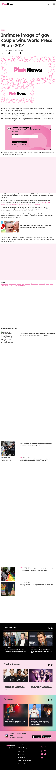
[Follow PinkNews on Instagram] (41, 754)
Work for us (21, 757)
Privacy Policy (17, 146)
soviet (7, 285)
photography (34, 283)
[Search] (49, 4)
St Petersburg (13, 285)
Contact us (21, 751)
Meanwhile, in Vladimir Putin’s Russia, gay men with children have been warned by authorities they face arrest (36, 459)
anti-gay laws (12, 283)
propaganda (42, 283)
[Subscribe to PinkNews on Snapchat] (45, 754)
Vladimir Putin (21, 285)
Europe (19, 283)
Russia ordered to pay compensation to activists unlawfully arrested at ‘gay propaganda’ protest (36, 444)
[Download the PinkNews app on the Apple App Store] (36, 736)
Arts (3, 30)
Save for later (14, 53)
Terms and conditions (24, 760)
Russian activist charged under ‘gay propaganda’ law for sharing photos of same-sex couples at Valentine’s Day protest (37, 334)
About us (20, 744)
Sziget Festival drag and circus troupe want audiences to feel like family (15, 722)
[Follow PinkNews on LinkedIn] (41, 757)
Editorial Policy (22, 748)
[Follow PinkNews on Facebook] (45, 747)
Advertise (21, 754)
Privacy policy (22, 764)
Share (5, 53)
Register (19, 142)
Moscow (27, 283)
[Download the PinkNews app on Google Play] (46, 736)
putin (47, 283)
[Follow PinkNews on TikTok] (41, 751)
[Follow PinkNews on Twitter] (41, 747)
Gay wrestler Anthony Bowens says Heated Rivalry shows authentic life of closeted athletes (41, 723)
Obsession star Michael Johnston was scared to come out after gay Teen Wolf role (41, 651)
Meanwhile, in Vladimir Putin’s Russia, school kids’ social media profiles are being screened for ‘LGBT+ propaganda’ (37, 569)
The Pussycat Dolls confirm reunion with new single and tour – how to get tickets (41, 686)
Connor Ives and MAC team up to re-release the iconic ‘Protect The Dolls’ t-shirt (15, 687)
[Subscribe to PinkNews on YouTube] (45, 751)
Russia (51, 283)
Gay (23, 283)
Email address (17, 134)
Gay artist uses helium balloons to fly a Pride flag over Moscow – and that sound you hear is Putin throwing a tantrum (37, 585)
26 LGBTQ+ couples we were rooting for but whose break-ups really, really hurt (35, 226)
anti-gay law (4, 283)
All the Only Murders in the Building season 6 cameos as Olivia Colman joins (15, 650)
